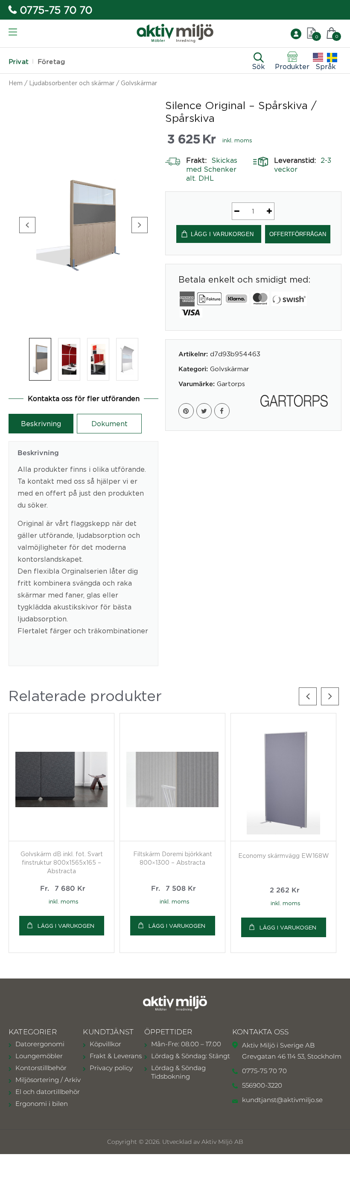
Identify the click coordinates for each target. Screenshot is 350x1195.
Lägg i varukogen (66, 926)
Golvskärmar (139, 83)
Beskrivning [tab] (41, 423)
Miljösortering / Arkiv (48, 1080)
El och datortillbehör (47, 1092)
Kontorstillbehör (41, 1068)
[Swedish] (332, 57)
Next (139, 225)
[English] (318, 57)
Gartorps (231, 383)
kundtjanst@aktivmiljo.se (282, 1100)
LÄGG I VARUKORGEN (222, 234)
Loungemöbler (39, 1056)
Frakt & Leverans (116, 1056)
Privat (19, 61)
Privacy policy (111, 1068)
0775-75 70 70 (56, 9)
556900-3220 (262, 1085)
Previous (27, 225)
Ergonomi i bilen (41, 1104)
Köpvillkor (105, 1044)
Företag (51, 61)
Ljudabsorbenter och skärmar (71, 83)
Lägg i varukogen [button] (288, 927)
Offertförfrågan (297, 234)
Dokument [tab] (109, 423)
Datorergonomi (39, 1044)
